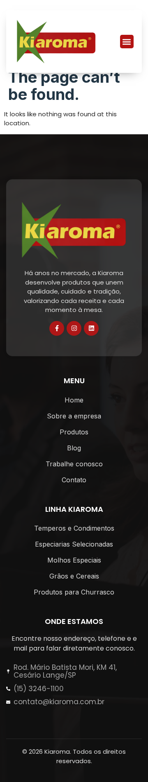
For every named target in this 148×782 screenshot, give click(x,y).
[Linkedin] (91, 328)
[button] (127, 41)
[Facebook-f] (56, 328)
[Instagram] (74, 328)
